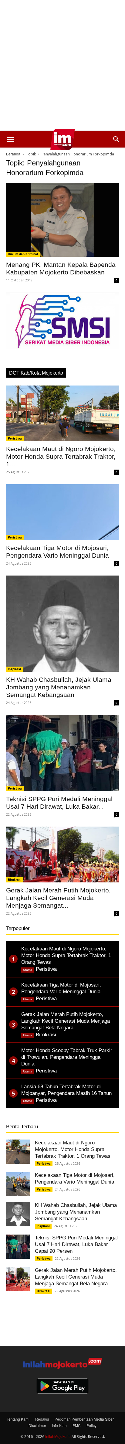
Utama (27, 969)
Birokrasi (15, 880)
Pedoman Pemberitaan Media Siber (84, 1419)
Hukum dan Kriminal (23, 254)
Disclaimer (37, 1425)
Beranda (13, 153)
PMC (77, 1425)
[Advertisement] (62, 65)
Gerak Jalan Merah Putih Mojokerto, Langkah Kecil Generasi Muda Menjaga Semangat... (58, 898)
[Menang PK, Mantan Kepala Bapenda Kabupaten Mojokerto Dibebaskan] (62, 220)
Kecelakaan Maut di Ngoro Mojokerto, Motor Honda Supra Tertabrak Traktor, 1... (61, 456)
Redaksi (42, 1419)
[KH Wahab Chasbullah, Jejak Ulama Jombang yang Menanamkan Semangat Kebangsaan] (62, 624)
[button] (10, 139)
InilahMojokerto (58, 1436)
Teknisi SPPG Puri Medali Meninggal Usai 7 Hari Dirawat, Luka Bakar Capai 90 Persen (76, 1244)
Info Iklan (59, 1425)
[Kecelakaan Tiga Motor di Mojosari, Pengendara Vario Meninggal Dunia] (62, 512)
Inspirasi (14, 669)
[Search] (116, 139)
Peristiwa (15, 438)
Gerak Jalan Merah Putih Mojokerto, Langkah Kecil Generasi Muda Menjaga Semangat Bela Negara (76, 1276)
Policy (91, 1425)
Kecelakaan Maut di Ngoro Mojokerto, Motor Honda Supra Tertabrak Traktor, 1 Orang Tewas (72, 1149)
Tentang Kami (18, 1419)
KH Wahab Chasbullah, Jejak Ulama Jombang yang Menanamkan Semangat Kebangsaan (58, 687)
